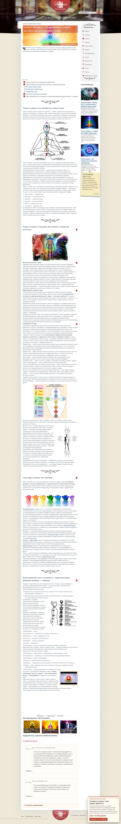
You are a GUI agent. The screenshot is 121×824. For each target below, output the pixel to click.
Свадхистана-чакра (69, 525)
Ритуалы (87, 38)
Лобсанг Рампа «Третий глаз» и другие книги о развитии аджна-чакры (89, 104)
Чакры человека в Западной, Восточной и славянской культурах (45, 84)
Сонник (87, 57)
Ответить (28, 771)
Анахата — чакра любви (30, 540)
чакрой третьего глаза (48, 556)
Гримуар (25, 23)
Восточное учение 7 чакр (33, 86)
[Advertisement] (50, 65)
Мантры (87, 72)
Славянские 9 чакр (31, 91)
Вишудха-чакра (27, 545)
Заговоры (87, 35)
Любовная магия (89, 53)
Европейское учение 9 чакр (34, 89)
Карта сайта (38, 816)
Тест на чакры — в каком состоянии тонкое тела (89, 132)
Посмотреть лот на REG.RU (98, 819)
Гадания (87, 31)
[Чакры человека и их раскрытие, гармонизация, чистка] (68, 721)
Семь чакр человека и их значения (36, 94)
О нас (22, 816)
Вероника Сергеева (54, 44)
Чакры (38, 23)
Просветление (32, 23)
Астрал (87, 68)
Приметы (87, 42)
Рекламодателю (29, 816)
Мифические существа (91, 75)
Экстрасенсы (88, 64)
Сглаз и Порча (89, 46)
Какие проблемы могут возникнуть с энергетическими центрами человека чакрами (52, 96)
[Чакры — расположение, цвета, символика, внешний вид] (50, 721)
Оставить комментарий (34, 805)
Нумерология (88, 61)
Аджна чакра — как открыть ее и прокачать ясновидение (89, 161)
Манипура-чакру (53, 534)
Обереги (87, 49)
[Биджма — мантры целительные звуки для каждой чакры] (31, 721)
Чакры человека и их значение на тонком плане (40, 82)
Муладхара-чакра (28, 509)
